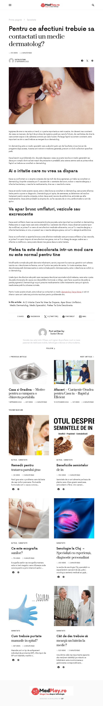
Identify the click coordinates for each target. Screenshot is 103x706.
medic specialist (38, 305)
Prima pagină (15, 20)
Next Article (86, 357)
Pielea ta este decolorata (60, 305)
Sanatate (31, 20)
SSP (62, 699)
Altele (14, 460)
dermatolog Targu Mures (71, 292)
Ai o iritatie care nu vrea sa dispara (41, 302)
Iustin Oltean (20, 60)
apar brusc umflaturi (71, 302)
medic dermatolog (19, 305)
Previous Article (19, 357)
